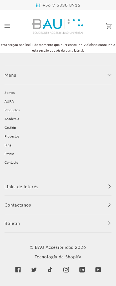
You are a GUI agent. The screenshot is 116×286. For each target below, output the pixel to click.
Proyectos (12, 136)
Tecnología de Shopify (58, 256)
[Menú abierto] (13, 26)
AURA (9, 101)
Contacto (11, 162)
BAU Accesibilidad (54, 247)
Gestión (10, 127)
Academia (12, 119)
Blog (8, 145)
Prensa (9, 154)
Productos (12, 110)
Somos (10, 92)
